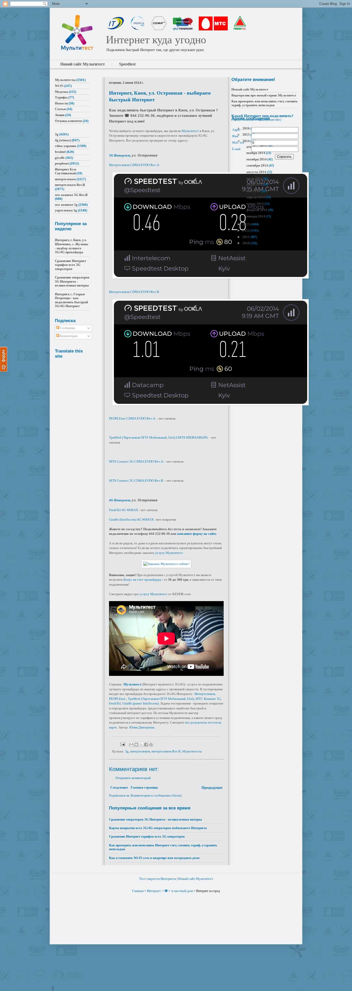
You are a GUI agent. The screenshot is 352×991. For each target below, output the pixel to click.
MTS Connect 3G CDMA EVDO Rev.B (136, 480)
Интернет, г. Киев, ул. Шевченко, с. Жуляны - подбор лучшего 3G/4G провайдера (71, 246)
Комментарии (68, 336)
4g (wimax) (63, 140)
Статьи (60, 109)
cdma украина (65, 146)
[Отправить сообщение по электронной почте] (122, 744)
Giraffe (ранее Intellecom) (140, 703)
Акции (59, 115)
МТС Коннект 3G (208, 699)
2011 (246, 237)
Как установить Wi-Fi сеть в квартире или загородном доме (154, 858)
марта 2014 (255, 204)
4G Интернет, (120, 500)
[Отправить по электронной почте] (131, 744)
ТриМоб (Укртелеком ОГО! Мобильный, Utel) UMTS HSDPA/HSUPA (158, 437)
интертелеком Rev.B (166, 751)
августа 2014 (256, 172)
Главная (138, 891)
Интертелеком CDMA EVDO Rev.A (134, 165)
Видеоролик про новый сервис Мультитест (263, 95)
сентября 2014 (257, 165)
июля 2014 (254, 178)
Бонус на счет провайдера (142, 580)
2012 (246, 230)
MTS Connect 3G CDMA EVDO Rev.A (136, 461)
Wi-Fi (59, 86)
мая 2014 (253, 191)
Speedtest (127, 64)
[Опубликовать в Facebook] (146, 744)
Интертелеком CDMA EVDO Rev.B (134, 292)
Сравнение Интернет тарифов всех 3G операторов (147, 836)
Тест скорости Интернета (157, 879)
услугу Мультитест (169, 553)
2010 (246, 243)
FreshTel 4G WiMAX (123, 510)
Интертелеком (205, 694)
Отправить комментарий (133, 778)
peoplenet (62, 163)
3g (127, 751)
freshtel (60, 152)
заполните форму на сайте (196, 534)
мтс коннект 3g (66, 205)
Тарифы (61, 97)
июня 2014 (254, 184)
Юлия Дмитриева (141, 727)
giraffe (60, 158)
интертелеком (140, 751)
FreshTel (115, 703)
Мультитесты (192, 751)
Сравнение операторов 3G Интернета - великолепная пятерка (155, 819)
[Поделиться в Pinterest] (151, 744)
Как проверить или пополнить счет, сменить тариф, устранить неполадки (264, 103)
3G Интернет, (120, 155)
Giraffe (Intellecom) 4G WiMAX (131, 519)
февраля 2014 (257, 210)
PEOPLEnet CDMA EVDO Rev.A (132, 418)
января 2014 (256, 216)
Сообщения (67, 328)
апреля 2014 (256, 197)
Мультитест (190, 131)
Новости (61, 103)
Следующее (119, 787)
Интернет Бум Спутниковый (65, 171)
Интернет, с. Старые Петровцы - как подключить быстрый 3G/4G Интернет (71, 300)
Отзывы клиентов (68, 121)
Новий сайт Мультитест (82, 64)
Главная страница (144, 787)
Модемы (61, 92)
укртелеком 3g (66, 210)
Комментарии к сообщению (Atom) (156, 795)
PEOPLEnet (117, 699)
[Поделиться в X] (141, 744)
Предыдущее (212, 788)
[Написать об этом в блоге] (136, 744)
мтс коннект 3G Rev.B (71, 195)
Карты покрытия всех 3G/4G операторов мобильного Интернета (158, 828)
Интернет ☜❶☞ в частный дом (170, 891)
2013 (246, 224)
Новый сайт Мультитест (249, 89)
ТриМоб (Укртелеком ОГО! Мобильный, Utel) (161, 699)
